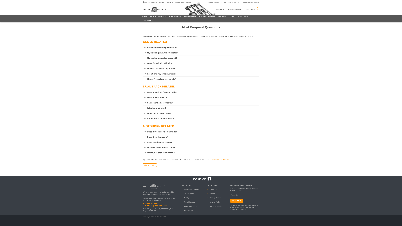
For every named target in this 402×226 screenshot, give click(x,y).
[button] (252, 9)
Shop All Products (158, 16)
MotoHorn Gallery (191, 206)
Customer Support (191, 190)
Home (144, 16)
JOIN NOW (236, 201)
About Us (213, 190)
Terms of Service (215, 206)
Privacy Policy (214, 198)
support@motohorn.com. (223, 160)
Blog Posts (188, 210)
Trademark (223, 16)
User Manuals (175, 16)
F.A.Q (232, 16)
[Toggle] (145, 48)
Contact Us (148, 20)
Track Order (242, 16)
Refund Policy (214, 202)
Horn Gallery (190, 16)
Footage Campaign (207, 16)
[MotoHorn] (154, 9)
